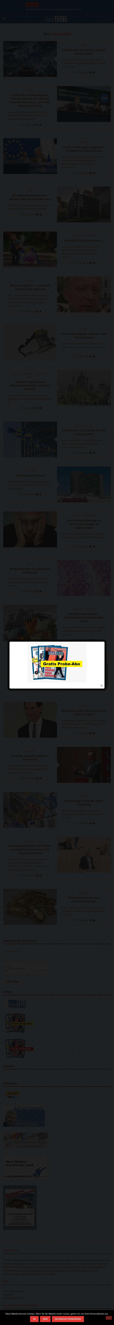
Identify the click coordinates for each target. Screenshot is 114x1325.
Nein (45, 1319)
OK (34, 1319)
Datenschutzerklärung (68, 1319)
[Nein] (109, 1318)
